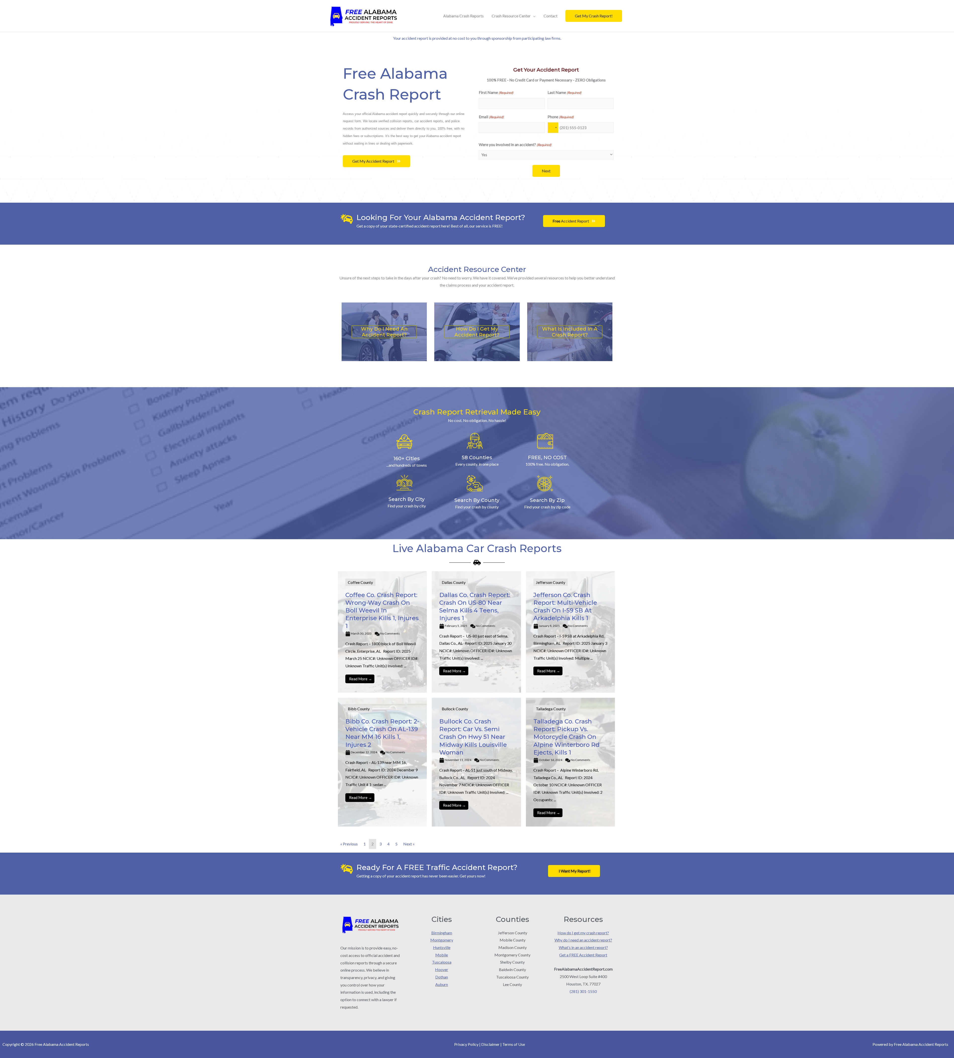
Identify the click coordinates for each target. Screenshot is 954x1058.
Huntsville (441, 947)
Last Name (564, 92)
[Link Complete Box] (382, 632)
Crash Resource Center (511, 15)
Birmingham (441, 932)
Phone (561, 116)
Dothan (441, 977)
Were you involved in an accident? (515, 144)
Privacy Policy (466, 1044)
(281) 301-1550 (583, 991)
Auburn (441, 984)
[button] (593, 16)
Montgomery (441, 940)
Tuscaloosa (441, 962)
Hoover (441, 969)
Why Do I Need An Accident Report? (384, 332)
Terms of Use (513, 1044)
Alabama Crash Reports (463, 15)
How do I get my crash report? (583, 932)
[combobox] (553, 127)
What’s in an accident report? (583, 947)
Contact (550, 15)
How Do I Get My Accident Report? (476, 332)
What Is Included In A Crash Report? (569, 332)
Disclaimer (490, 1044)
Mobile (441, 954)
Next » (409, 843)
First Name (496, 92)
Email (491, 116)
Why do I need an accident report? (583, 940)
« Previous (349, 843)
